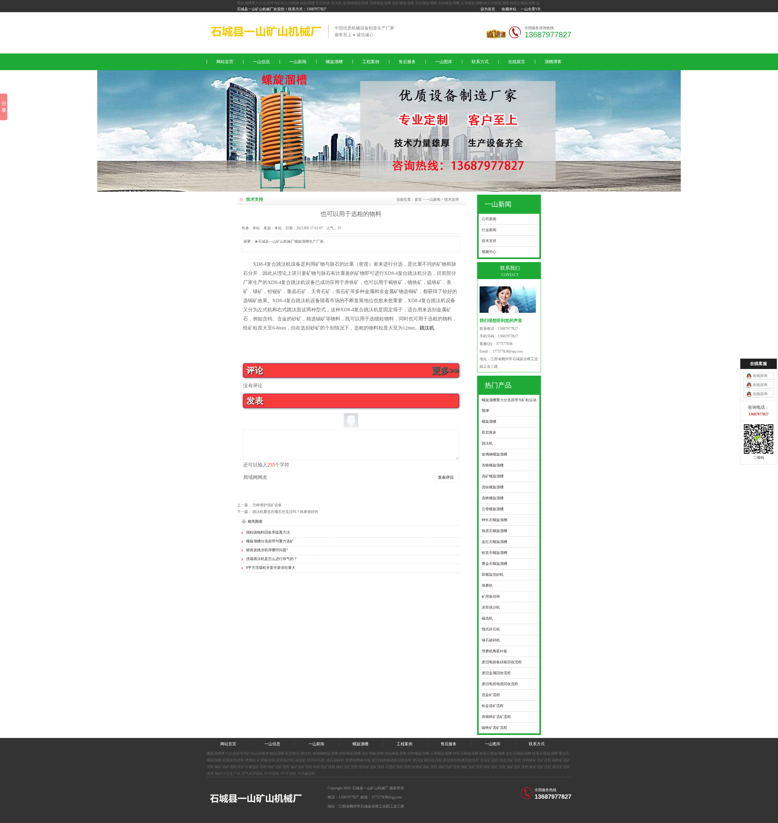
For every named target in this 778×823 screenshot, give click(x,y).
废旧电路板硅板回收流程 (392, 760)
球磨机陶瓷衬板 (358, 760)
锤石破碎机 (335, 760)
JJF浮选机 (288, 773)
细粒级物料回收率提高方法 (268, 532)
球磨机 (250, 760)
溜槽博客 (553, 62)
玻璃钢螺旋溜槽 (355, 3)
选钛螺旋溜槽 (426, 3)
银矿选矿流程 (540, 767)
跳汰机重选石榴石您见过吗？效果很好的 (285, 512)
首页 (418, 199)
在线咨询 (760, 376)
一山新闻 (297, 62)
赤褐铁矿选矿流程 (536, 760)
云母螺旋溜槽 (471, 3)
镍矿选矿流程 (347, 767)
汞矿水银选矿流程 (252, 767)
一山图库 (443, 62)
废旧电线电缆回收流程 (461, 760)
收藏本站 (509, 9)
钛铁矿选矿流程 (424, 767)
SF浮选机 (271, 773)
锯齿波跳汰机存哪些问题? (267, 550)
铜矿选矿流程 (472, 767)
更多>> (445, 370)
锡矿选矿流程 (517, 767)
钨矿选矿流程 (495, 767)
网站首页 (224, 62)
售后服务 (407, 62)
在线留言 (516, 62)
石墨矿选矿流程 (398, 767)
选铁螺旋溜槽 (449, 3)
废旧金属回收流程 (427, 760)
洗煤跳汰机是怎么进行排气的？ (271, 559)
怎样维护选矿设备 (267, 505)
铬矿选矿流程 (226, 767)
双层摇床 (322, 3)
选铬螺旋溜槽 (380, 3)
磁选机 (300, 760)
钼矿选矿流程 (324, 767)
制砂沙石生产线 (227, 773)
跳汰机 (336, 3)
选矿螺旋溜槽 (403, 3)
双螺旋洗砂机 (233, 760)
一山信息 (261, 62)
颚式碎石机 (316, 760)
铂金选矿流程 (510, 760)
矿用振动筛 (266, 760)
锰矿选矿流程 (301, 767)
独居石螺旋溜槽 (522, 3)
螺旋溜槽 (307, 3)
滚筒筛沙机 (285, 760)
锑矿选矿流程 (449, 767)
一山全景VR (530, 9)
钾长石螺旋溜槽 (496, 3)
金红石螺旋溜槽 (518, 753)
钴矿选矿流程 (279, 767)
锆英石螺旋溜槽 (545, 753)
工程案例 (370, 62)
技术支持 (451, 199)
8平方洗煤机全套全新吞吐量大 (270, 567)
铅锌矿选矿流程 (371, 767)
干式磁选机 (306, 773)
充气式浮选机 (252, 773)
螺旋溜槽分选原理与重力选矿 (270, 541)
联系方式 (480, 62)
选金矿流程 (489, 760)
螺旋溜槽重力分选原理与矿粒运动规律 (268, 3)
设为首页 (487, 9)
